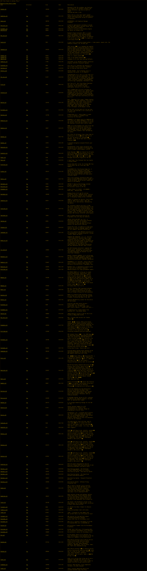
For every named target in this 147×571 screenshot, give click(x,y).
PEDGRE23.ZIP (4, 325)
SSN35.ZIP (3, 488)
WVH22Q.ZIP (3, 551)
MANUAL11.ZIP (4, 262)
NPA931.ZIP (3, 299)
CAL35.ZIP (3, 42)
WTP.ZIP (3, 535)
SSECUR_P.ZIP (4, 478)
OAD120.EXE (3, 313)
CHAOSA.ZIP (3, 55)
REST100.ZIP (4, 391)
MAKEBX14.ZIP (4, 256)
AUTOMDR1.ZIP (4, 28)
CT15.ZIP (3, 84)
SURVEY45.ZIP (4, 496)
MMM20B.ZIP (3, 285)
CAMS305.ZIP (4, 49)
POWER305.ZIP (4, 351)
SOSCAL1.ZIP (4, 433)
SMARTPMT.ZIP (4, 427)
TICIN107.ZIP (4, 507)
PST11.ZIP (3, 358)
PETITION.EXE (4, 331)
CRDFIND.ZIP (4, 68)
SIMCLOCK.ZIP (4, 423)
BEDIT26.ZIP (4, 30)
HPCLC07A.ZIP (4, 186)
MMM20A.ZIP (3, 277)
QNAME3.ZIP (3, 383)
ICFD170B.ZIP (4, 208)
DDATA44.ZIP (4, 115)
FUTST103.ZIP (4, 164)
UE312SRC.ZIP (4, 532)
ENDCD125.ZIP (4, 147)
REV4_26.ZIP (4, 398)
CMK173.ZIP (3, 59)
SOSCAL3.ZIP (4, 456)
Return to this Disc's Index (8, 3)
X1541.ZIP (3, 559)
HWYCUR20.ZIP (4, 194)
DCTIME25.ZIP (4, 110)
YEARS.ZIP (3, 568)
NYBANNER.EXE (4, 309)
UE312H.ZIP (3, 525)
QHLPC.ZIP (3, 379)
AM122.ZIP (3, 21)
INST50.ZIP (3, 221)
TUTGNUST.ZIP (4, 516)
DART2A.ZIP (3, 102)
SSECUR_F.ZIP (4, 471)
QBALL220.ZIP (4, 370)
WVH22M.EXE (3, 542)
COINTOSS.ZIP (4, 65)
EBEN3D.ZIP (3, 136)
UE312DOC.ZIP (4, 521)
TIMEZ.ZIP (3, 512)
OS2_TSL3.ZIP (4, 317)
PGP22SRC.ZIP (4, 348)
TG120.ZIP (3, 502)
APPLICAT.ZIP (4, 25)
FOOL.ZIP (3, 160)
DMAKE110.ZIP (4, 120)
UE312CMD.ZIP (4, 519)
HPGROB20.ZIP (4, 189)
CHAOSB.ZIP (3, 57)
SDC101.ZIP (3, 415)
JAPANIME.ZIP (4, 232)
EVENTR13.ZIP (4, 153)
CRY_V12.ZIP (4, 77)
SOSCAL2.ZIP (4, 445)
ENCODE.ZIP (3, 142)
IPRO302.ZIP (4, 227)
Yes (27, 16)
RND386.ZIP (3, 402)
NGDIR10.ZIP (4, 295)
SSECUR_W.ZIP (4, 481)
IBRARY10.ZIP (4, 200)
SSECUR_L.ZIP (4, 474)
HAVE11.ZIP (3, 179)
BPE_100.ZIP (4, 35)
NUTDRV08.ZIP (4, 304)
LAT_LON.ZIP (4, 249)
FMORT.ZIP (3, 157)
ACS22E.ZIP (3, 9)
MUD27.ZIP (3, 289)
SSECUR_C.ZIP (4, 468)
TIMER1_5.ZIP (4, 509)
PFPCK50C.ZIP (4, 339)
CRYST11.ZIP (4, 70)
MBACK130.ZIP (4, 266)
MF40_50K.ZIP (4, 269)
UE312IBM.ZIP (4, 529)
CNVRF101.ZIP (4, 61)
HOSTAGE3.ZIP (4, 184)
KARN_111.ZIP (4, 240)
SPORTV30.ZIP (4, 464)
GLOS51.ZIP (3, 171)
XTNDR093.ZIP (4, 564)
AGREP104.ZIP (4, 16)
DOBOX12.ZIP (4, 128)
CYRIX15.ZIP (4, 92)
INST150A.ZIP (4, 215)
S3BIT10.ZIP (4, 407)
